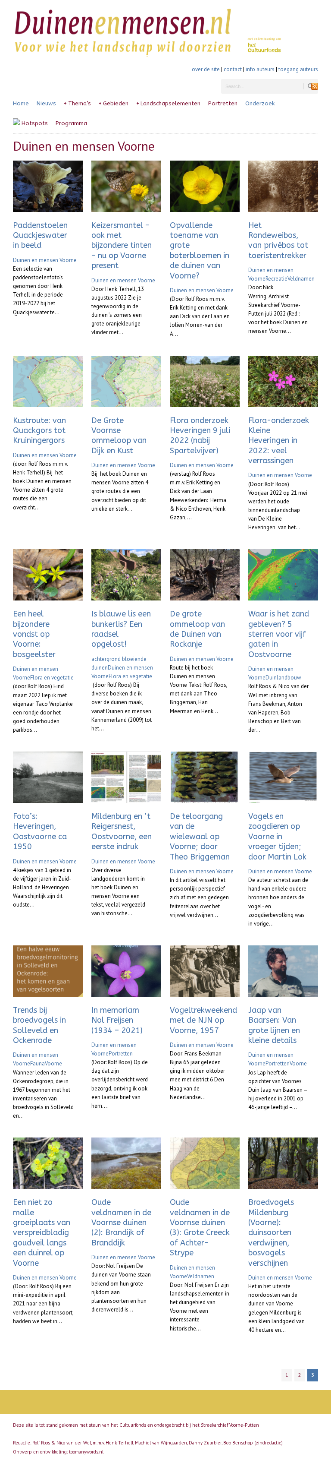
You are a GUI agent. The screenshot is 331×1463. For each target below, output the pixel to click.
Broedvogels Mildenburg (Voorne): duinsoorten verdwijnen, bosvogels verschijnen (271, 1232)
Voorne (53, 1063)
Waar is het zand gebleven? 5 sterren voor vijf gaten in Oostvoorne (278, 634)
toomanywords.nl (86, 1452)
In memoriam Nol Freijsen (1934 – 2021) (117, 1020)
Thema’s (77, 103)
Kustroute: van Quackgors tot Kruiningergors (39, 431)
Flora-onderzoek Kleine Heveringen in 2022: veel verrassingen (278, 441)
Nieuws (46, 103)
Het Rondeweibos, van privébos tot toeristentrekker (278, 240)
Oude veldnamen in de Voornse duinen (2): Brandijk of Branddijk (121, 1223)
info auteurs (260, 69)
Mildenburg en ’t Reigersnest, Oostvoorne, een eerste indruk (121, 831)
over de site (206, 69)
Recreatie (276, 278)
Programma (71, 123)
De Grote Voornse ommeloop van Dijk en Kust (119, 435)
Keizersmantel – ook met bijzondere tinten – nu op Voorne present (121, 246)
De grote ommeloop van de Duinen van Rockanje (197, 629)
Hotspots (34, 123)
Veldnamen (301, 278)
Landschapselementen (168, 103)
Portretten (222, 103)
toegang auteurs (298, 69)
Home (21, 103)
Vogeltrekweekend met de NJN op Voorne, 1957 (203, 1020)
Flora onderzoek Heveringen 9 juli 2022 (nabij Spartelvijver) (200, 435)
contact (233, 69)
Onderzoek (260, 103)
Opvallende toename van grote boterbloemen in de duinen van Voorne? (199, 251)
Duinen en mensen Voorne (45, 260)
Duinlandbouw (283, 677)
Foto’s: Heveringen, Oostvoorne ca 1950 (40, 831)
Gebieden (113, 103)
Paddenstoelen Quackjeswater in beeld (40, 235)
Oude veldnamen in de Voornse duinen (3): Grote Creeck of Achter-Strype (200, 1228)
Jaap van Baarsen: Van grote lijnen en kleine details (274, 1025)
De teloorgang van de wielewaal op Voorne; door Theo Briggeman (200, 837)
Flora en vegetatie (52, 677)
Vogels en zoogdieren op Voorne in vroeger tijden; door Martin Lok (277, 837)
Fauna (37, 1063)
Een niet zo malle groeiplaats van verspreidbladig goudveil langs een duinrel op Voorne (41, 1232)
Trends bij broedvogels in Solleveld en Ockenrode (39, 1025)
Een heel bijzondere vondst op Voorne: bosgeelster (34, 634)
